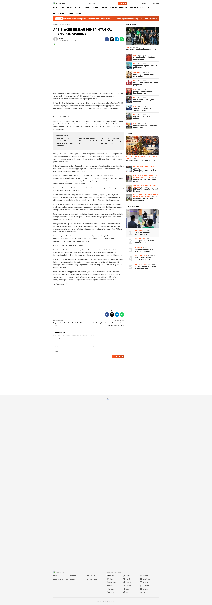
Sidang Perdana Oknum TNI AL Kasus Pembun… (145, 267)
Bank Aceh (136, 166)
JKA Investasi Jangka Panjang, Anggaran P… (141, 161)
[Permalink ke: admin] (55, 39)
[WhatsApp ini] (122, 39)
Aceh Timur (136, 72)
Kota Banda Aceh (152, 156)
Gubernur (143, 156)
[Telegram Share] (117, 39)
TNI (149, 177)
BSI (141, 185)
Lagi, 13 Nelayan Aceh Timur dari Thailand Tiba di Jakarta (69, 323)
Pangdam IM (136, 177)
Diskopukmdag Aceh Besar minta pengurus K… (145, 84)
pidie (142, 177)
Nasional (150, 175)
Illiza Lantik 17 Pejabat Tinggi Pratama (143, 233)
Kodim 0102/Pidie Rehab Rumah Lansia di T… (145, 180)
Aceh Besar (138, 247)
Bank (138, 185)
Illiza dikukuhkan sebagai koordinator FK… (142, 92)
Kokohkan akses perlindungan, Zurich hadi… (145, 126)
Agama (135, 194)
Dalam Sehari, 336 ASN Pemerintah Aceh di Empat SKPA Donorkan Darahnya (108, 323)
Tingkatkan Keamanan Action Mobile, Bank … (144, 171)
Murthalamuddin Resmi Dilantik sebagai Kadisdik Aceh (88, 141)
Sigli (146, 177)
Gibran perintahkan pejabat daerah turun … (143, 101)
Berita (131, 156)
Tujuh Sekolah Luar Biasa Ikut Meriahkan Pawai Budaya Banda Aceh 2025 (111, 141)
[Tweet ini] (112, 39)
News (127, 47)
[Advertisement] (88, 296)
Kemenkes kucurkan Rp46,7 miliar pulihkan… (143, 75)
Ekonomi (136, 156)
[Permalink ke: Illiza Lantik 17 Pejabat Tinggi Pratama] (142, 218)
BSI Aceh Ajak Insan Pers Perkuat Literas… (145, 190)
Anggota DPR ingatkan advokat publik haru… (145, 67)
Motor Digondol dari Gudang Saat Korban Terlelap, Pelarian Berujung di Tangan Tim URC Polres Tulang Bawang (140, 19)
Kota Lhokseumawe (141, 256)
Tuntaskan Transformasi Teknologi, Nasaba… (142, 109)
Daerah (147, 166)
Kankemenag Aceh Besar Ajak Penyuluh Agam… (144, 250)
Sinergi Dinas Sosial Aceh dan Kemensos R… (144, 242)
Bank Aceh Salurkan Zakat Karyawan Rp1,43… (143, 199)
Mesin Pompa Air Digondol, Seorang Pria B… (141, 50)
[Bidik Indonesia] (59, 3)
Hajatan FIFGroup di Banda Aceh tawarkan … (145, 118)
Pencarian (123, 3)
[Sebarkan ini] (107, 39)
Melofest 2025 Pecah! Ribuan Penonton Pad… (144, 259)
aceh (127, 156)
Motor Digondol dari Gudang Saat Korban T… (144, 58)
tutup (108, 575)
